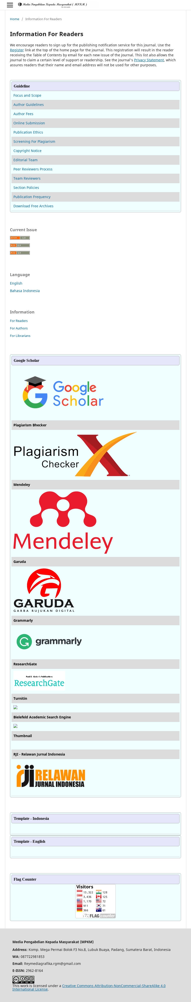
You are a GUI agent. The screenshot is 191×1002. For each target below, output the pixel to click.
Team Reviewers (27, 178)
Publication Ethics (28, 132)
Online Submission (29, 123)
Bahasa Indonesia (25, 290)
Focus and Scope (27, 95)
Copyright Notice (27, 150)
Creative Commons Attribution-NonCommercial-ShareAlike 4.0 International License (89, 987)
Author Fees (23, 113)
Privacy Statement (149, 60)
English (16, 283)
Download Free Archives (33, 206)
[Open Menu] (10, 5)
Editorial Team (25, 159)
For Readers (19, 320)
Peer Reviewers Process (32, 169)
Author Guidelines (28, 104)
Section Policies (26, 187)
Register (17, 50)
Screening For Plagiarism (34, 141)
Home (14, 19)
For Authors (19, 328)
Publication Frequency (31, 196)
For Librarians (20, 335)
